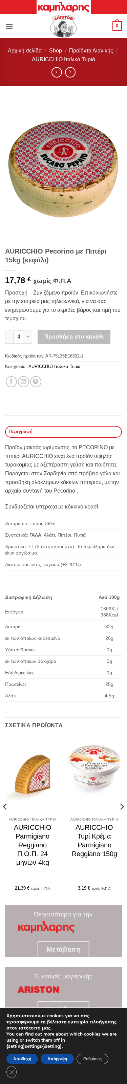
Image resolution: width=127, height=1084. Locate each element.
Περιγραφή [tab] (21, 431)
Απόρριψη (57, 1059)
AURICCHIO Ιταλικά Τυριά (63, 59)
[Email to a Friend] (23, 381)
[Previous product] (70, 72)
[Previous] (5, 820)
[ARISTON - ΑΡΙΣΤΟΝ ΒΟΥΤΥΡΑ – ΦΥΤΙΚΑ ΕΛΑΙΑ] (63, 26)
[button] (9, 26)
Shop (55, 50)
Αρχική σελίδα (25, 50)
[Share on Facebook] (11, 381)
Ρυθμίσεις (92, 1059)
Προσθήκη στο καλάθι (74, 337)
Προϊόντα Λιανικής (91, 50)
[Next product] (56, 72)
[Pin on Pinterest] (35, 381)
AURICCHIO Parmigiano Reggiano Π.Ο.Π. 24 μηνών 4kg (32, 845)
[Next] (122, 820)
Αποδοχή (22, 1059)
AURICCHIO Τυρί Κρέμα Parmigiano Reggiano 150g (94, 841)
